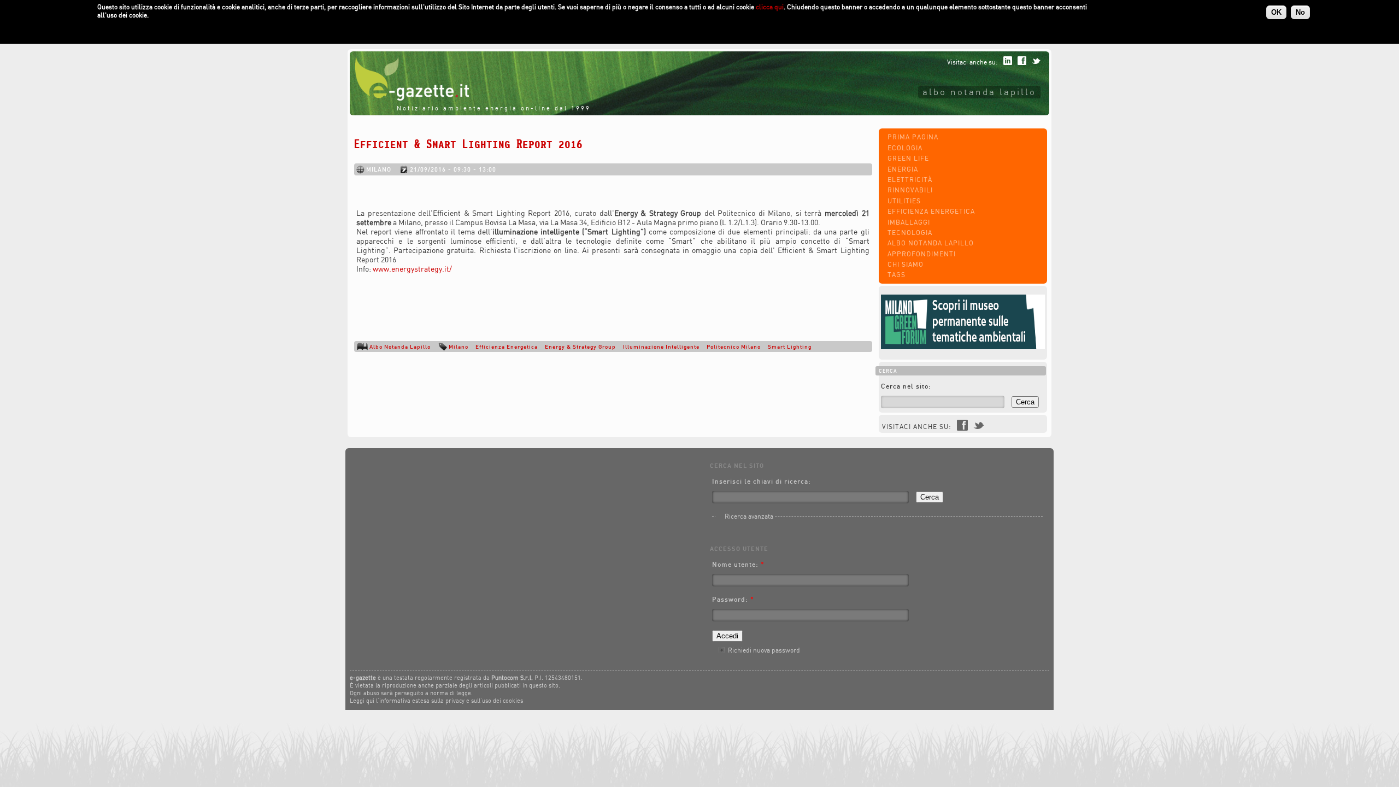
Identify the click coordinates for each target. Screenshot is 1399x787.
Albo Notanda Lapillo (930, 243)
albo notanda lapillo (979, 91)
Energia (902, 169)
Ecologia (904, 148)
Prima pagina (912, 137)
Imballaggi (908, 222)
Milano (458, 346)
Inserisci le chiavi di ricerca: (761, 481)
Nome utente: (738, 564)
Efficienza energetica (931, 211)
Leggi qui (362, 700)
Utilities (904, 201)
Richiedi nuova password (764, 650)
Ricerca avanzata (749, 516)
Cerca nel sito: (906, 386)
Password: (733, 599)
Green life (908, 158)
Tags (896, 275)
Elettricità (909, 179)
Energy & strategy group (580, 346)
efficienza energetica (506, 346)
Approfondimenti (921, 254)
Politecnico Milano (734, 346)
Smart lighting (790, 346)
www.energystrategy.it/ (412, 268)
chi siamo (905, 264)
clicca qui (770, 7)
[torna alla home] (409, 98)
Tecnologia (909, 232)
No (1300, 12)
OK (1276, 12)
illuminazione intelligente (661, 346)
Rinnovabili (910, 190)
